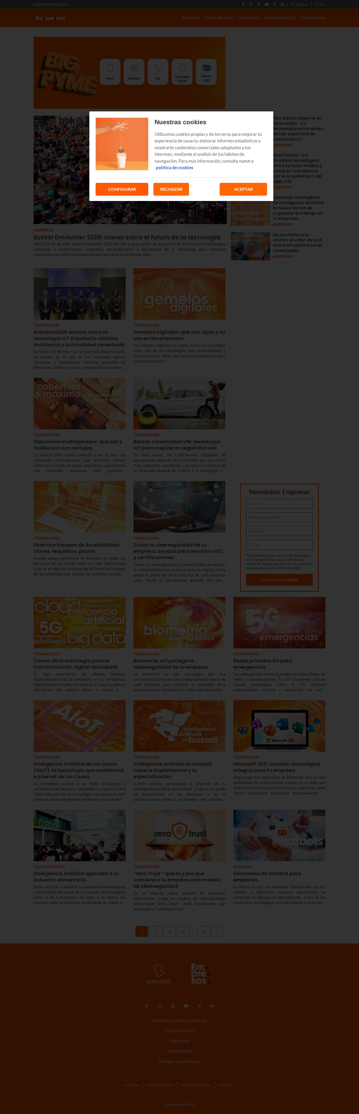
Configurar (122, 189)
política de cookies (174, 167)
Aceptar (243, 189)
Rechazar (171, 189)
